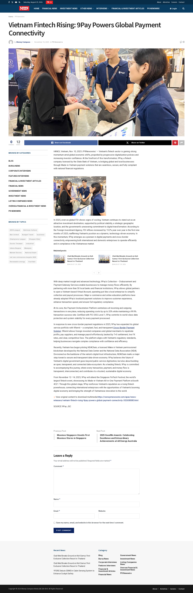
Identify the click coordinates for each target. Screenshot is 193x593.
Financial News (49, 8)
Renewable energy (17, 262)
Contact (181, 2)
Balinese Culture (30, 230)
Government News (18, 191)
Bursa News (14, 166)
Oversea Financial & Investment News (27, 206)
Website (101, 511)
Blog (11, 161)
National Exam (30, 253)
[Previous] (94, 273)
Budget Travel (27, 235)
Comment (59, 466)
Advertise (166, 2)
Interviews (101, 8)
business (40, 235)
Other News (86, 8)
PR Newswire (153, 8)
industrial (30, 243)
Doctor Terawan (16, 243)
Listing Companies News (20, 201)
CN (50, 2)
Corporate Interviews (20, 171)
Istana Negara (15, 248)
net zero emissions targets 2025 (23, 257)
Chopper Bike (34, 239)
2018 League (15, 230)
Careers (174, 2)
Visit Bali (31, 262)
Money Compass (23, 42)
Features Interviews (19, 176)
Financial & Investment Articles (128, 8)
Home (36, 8)
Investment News (68, 8)
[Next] (99, 273)
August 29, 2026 (75, 264)
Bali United (14, 235)
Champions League (18, 239)
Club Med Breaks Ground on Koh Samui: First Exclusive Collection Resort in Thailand (80, 258)
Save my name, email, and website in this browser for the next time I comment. (90, 523)
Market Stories (16, 253)
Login (174, 8)
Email (57, 511)
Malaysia (27, 248)
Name (57, 499)
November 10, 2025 (41, 42)
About (159, 2)
